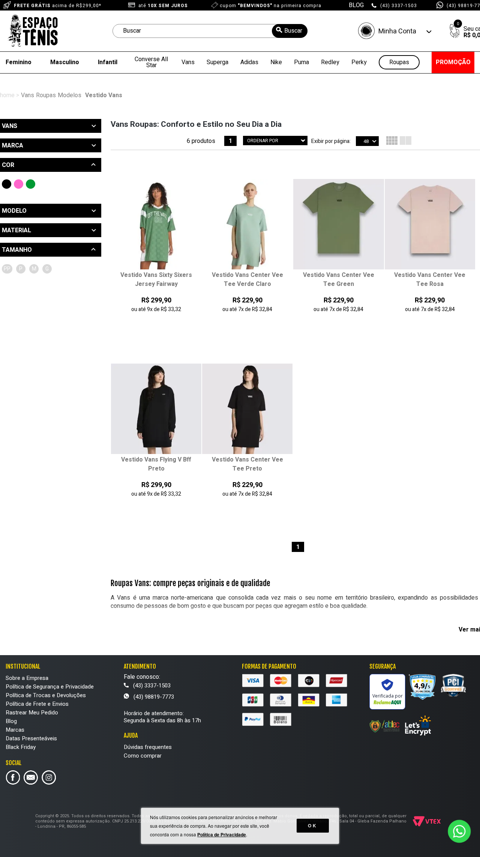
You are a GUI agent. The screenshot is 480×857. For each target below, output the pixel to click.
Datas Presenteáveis (31, 738)
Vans (188, 62)
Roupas (399, 62)
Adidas (249, 62)
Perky (359, 62)
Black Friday (21, 747)
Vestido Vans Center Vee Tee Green (338, 280)
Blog (11, 721)
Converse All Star (151, 62)
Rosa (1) (18, 184)
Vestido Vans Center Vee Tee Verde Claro (247, 280)
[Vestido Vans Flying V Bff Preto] (156, 409)
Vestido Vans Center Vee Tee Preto (247, 464)
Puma (301, 62)
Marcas (15, 730)
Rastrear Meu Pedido (32, 712)
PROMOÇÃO (453, 62)
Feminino (19, 62)
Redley (330, 62)
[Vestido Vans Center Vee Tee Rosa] (430, 225)
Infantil (107, 62)
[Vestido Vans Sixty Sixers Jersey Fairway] (156, 225)
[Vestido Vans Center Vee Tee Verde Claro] (247, 225)
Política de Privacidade (221, 834)
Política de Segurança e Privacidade (50, 687)
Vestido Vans (103, 95)
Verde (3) (30, 184)
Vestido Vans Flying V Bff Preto (156, 464)
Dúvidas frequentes (148, 747)
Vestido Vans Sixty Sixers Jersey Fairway (156, 280)
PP (7, 269)
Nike (276, 62)
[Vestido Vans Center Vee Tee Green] (338, 225)
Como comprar (143, 756)
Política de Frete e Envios (37, 704)
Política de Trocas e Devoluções (46, 695)
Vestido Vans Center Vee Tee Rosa (429, 280)
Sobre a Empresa (27, 678)
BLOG (356, 5)
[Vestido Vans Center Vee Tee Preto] (247, 409)
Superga (217, 62)
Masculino (64, 62)
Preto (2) (6, 184)
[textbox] (210, 31)
